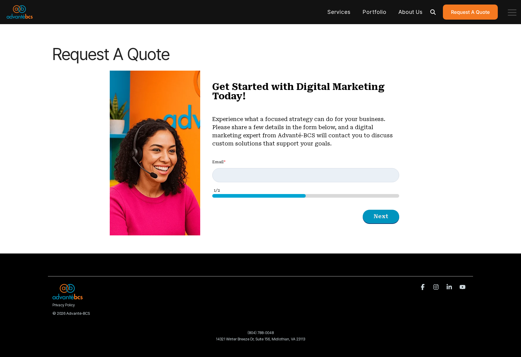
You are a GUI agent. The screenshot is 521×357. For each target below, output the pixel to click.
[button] (512, 12)
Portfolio (375, 12)
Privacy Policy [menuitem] (63, 305)
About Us (411, 12)
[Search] (433, 12)
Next (381, 216)
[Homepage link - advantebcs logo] (67, 296)
